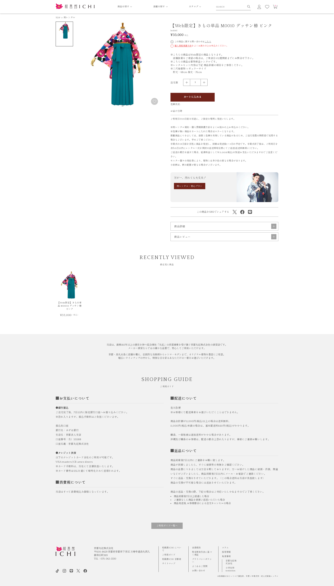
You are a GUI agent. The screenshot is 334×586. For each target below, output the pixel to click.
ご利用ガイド (168, 555)
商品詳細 (179, 226)
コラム (225, 548)
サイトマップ (168, 563)
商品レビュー (182, 237)
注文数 (174, 82)
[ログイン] (259, 7)
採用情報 (226, 552)
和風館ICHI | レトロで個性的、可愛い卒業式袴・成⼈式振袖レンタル (248, 576)
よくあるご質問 (199, 566)
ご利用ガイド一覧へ (167, 526)
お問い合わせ (198, 571)
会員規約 (196, 548)
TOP (58, 17)
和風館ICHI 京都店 (171, 559)
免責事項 (226, 556)
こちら (208, 42)
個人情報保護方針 (183, 46)
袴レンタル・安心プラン (189, 186)
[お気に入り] (267, 7)
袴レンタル (69, 17)
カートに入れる (193, 97)
